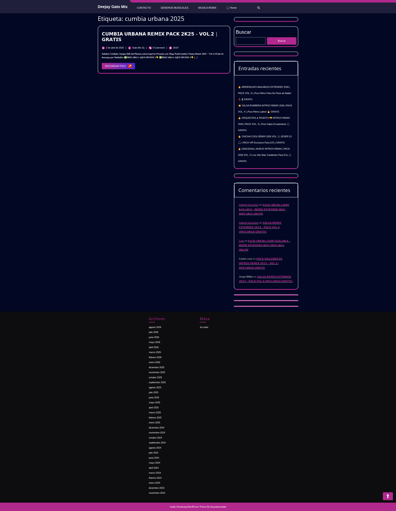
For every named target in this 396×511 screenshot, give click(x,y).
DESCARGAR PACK (120, 66)
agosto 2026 (155, 327)
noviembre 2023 (157, 493)
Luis (241, 241)
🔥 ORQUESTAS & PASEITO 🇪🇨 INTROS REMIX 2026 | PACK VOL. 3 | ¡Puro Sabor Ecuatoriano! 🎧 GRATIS (264, 124)
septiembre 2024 (157, 442)
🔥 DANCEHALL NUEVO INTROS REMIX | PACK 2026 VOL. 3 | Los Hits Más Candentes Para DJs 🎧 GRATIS (264, 154)
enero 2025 (154, 422)
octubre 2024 (155, 437)
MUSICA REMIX (207, 7)
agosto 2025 (155, 387)
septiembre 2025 (157, 382)
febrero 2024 (155, 478)
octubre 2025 (155, 377)
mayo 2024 (154, 462)
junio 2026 (154, 337)
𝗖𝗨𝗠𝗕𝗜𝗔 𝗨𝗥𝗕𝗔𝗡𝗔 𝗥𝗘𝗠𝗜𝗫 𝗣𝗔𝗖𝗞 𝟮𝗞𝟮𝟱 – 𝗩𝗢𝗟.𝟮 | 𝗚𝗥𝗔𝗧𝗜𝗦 (160, 37)
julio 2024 (153, 452)
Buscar (243, 32)
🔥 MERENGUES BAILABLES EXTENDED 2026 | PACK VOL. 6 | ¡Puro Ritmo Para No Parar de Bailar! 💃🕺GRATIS (264, 93)
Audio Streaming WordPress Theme (188, 506)
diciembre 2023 (156, 488)
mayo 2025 (154, 402)
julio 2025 (153, 392)
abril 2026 (154, 347)
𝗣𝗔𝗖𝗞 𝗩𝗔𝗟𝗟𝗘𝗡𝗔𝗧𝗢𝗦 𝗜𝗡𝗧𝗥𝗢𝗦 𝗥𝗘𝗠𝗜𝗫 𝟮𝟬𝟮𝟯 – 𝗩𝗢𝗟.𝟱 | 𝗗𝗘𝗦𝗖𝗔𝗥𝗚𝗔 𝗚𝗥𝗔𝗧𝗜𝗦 (260, 263)
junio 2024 (154, 457)
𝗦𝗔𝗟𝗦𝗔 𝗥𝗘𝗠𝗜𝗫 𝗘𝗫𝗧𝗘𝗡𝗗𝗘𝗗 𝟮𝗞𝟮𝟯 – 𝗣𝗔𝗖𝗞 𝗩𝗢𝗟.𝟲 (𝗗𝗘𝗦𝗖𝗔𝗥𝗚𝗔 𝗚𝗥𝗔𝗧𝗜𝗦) (260, 227)
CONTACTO (144, 7)
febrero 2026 (155, 357)
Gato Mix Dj (138, 47)
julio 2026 (153, 332)
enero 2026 (154, 362)
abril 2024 (154, 467)
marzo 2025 (155, 412)
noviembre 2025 (157, 372)
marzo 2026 (155, 352)
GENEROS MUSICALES (174, 7)
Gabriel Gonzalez (249, 205)
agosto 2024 (155, 447)
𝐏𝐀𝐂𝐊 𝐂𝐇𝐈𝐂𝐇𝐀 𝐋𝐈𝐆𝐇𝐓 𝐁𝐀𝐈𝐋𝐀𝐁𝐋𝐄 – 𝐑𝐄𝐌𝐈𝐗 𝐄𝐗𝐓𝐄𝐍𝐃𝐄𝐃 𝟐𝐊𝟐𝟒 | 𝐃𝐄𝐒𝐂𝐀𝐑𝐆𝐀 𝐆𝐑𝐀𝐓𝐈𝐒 (264, 209)
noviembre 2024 (157, 432)
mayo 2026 (154, 342)
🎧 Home (231, 7)
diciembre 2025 (156, 367)
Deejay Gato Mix (113, 6)
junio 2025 (154, 397)
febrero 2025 (155, 417)
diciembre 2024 (156, 427)
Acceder (204, 327)
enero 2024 (154, 482)
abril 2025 (154, 407)
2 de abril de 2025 (115, 47)
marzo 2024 (155, 472)
